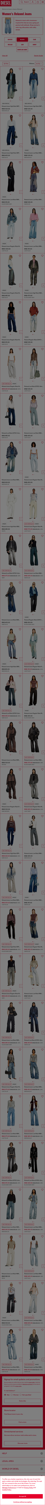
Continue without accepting (22, 1502)
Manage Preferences (9, 1487)
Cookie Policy (6, 1490)
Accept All (22, 1496)
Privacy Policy (28, 1487)
